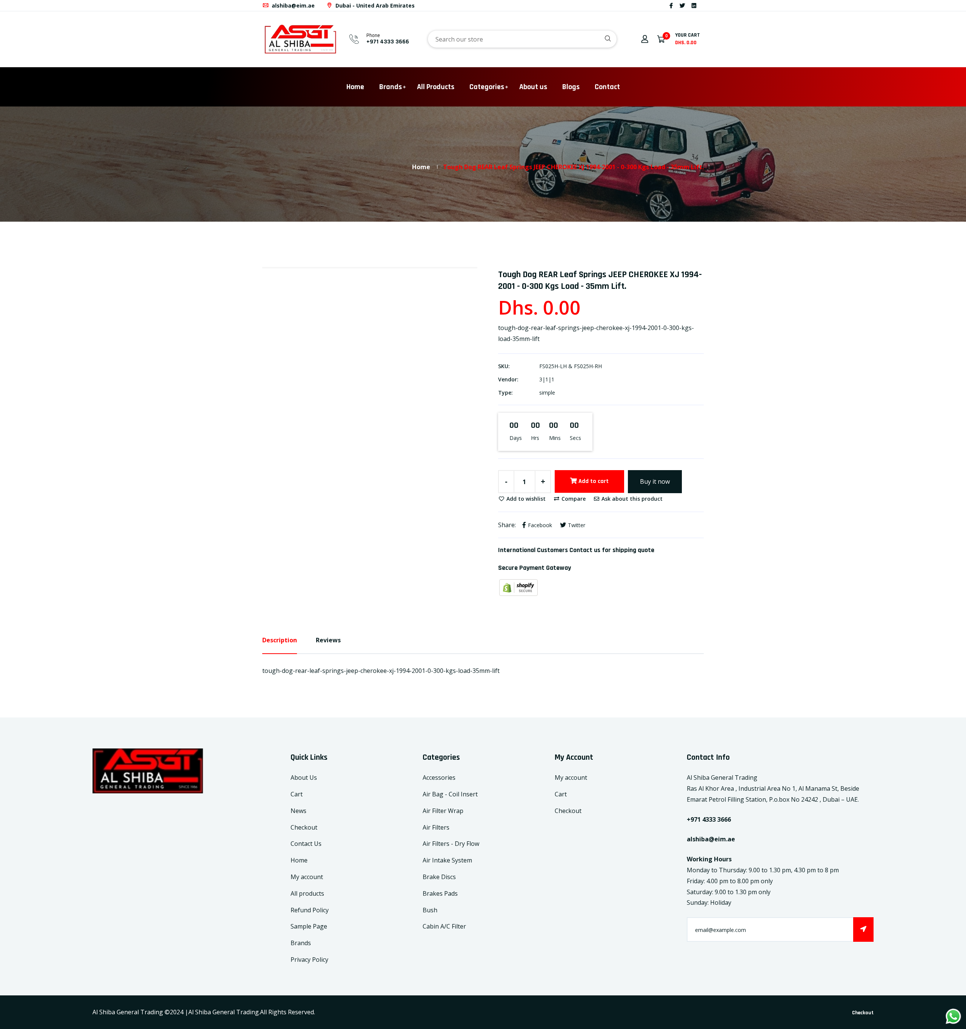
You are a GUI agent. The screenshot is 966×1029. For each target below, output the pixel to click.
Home (355, 87)
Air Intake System (447, 860)
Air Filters (436, 827)
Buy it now (655, 481)
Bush (430, 910)
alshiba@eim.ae (292, 5)
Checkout (304, 827)
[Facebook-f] (671, 5)
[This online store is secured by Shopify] (518, 587)
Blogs (571, 87)
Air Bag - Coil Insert (450, 794)
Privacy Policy (309, 959)
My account (307, 877)
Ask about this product (631, 498)
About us (533, 87)
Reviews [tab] (328, 640)
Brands (390, 87)
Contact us (584, 550)
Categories (486, 87)
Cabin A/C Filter (444, 926)
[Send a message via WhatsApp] (953, 1016)
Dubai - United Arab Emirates (374, 5)
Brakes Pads (440, 893)
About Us (304, 777)
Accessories (439, 777)
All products (307, 893)
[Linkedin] (694, 5)
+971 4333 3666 (387, 42)
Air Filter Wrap (443, 811)
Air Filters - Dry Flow (451, 843)
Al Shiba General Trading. (224, 1012)
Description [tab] (279, 640)
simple (547, 392)
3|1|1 (546, 379)
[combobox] (522, 39)
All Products (435, 87)
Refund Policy (310, 910)
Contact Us (306, 843)
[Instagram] (703, 5)
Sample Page (309, 926)
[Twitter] (682, 5)
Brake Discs (439, 877)
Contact (607, 87)
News (298, 811)
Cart (297, 794)
